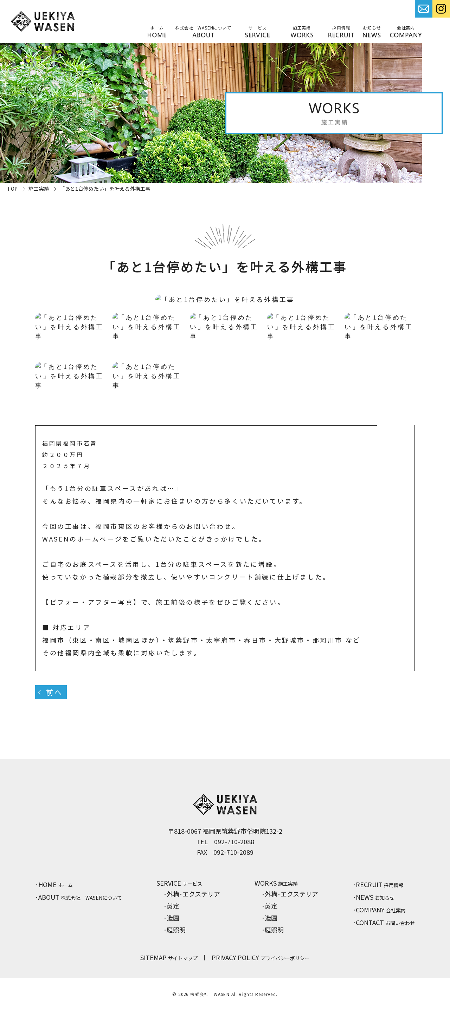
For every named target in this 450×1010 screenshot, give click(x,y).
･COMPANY (379, 909)
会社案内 (406, 28)
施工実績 (302, 28)
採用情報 (341, 28)
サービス (257, 28)
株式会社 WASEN (210, 994)
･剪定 (171, 905)
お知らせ (372, 28)
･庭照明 (174, 929)
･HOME (54, 884)
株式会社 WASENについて (203, 28)
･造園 (171, 917)
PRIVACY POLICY (261, 957)
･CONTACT (384, 922)
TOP (12, 188)
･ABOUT (78, 896)
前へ (54, 692)
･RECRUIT (378, 884)
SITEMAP (169, 957)
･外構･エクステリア (191, 893)
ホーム (156, 28)
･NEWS (373, 896)
